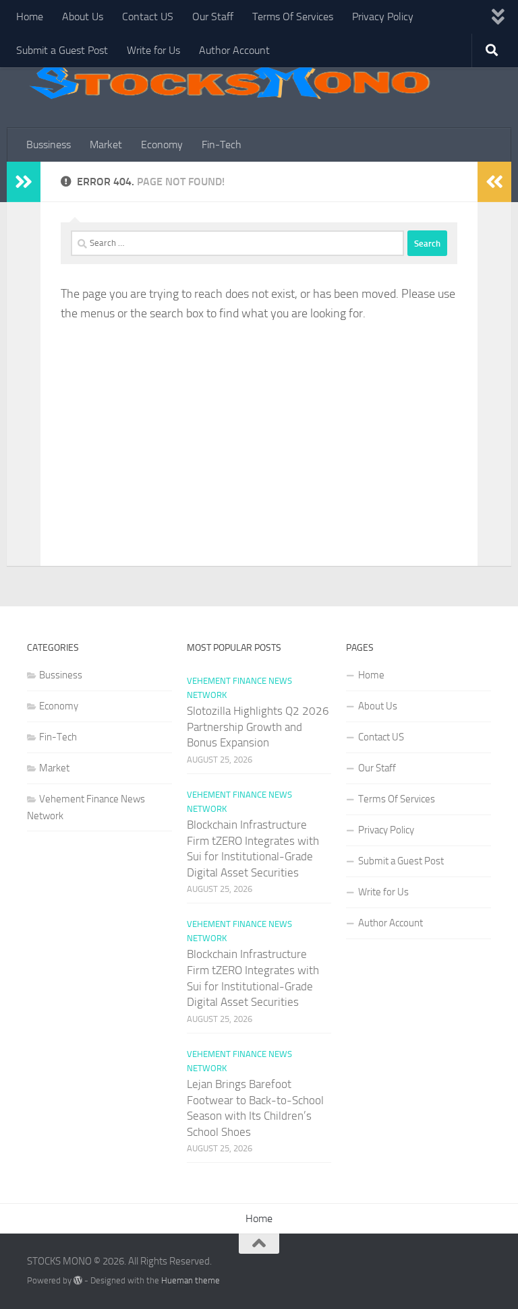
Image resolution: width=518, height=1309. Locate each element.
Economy (162, 144)
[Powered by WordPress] (78, 1280)
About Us (82, 16)
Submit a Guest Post (62, 50)
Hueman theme (190, 1280)
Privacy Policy (382, 16)
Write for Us (153, 50)
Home (29, 16)
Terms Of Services (292, 16)
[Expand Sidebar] (23, 182)
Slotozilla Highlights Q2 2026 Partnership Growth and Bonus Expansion (258, 726)
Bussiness (48, 144)
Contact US (147, 16)
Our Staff (212, 16)
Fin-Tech (221, 144)
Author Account (234, 50)
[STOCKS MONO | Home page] (229, 81)
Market (106, 144)
